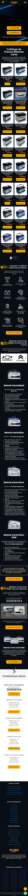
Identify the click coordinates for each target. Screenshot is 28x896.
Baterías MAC (14, 805)
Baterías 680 (5, 887)
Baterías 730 (14, 870)
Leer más (7, 84)
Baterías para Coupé (14, 831)
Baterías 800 (14, 876)
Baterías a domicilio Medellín (14, 788)
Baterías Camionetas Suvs (14, 835)
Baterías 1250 (22, 880)
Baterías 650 (5, 882)
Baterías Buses (14, 838)
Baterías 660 (5, 883)
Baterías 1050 (22, 872)
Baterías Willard (14, 807)
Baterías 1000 (22, 870)
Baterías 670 (5, 885)
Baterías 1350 (22, 883)
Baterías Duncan (14, 809)
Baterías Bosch (14, 810)
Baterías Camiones (14, 840)
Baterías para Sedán (14, 829)
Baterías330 (5, 870)
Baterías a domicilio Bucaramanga (14, 794)
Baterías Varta (14, 812)
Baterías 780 (14, 874)
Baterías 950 (14, 887)
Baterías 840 (14, 880)
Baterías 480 (6, 872)
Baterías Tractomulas (14, 842)
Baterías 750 (14, 872)
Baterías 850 (14, 882)
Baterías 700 (5, 889)
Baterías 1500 (22, 885)
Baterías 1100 (22, 874)
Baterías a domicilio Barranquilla (14, 792)
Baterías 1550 (22, 887)
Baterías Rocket (14, 816)
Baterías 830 (14, 878)
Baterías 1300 (22, 882)
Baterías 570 (5, 876)
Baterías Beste (14, 822)
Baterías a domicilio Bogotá (14, 786)
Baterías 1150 (22, 876)
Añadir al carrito (21, 84)
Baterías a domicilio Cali (14, 790)
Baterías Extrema (14, 814)
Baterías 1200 (22, 878)
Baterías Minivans (14, 837)
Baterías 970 (14, 889)
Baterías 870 (14, 883)
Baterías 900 (14, 885)
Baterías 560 (5, 874)
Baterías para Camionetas (14, 833)
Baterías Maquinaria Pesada (14, 844)
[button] (25, 2)
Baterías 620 (5, 880)
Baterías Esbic (14, 818)
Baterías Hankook (14, 820)
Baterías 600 (5, 878)
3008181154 (14, 601)
